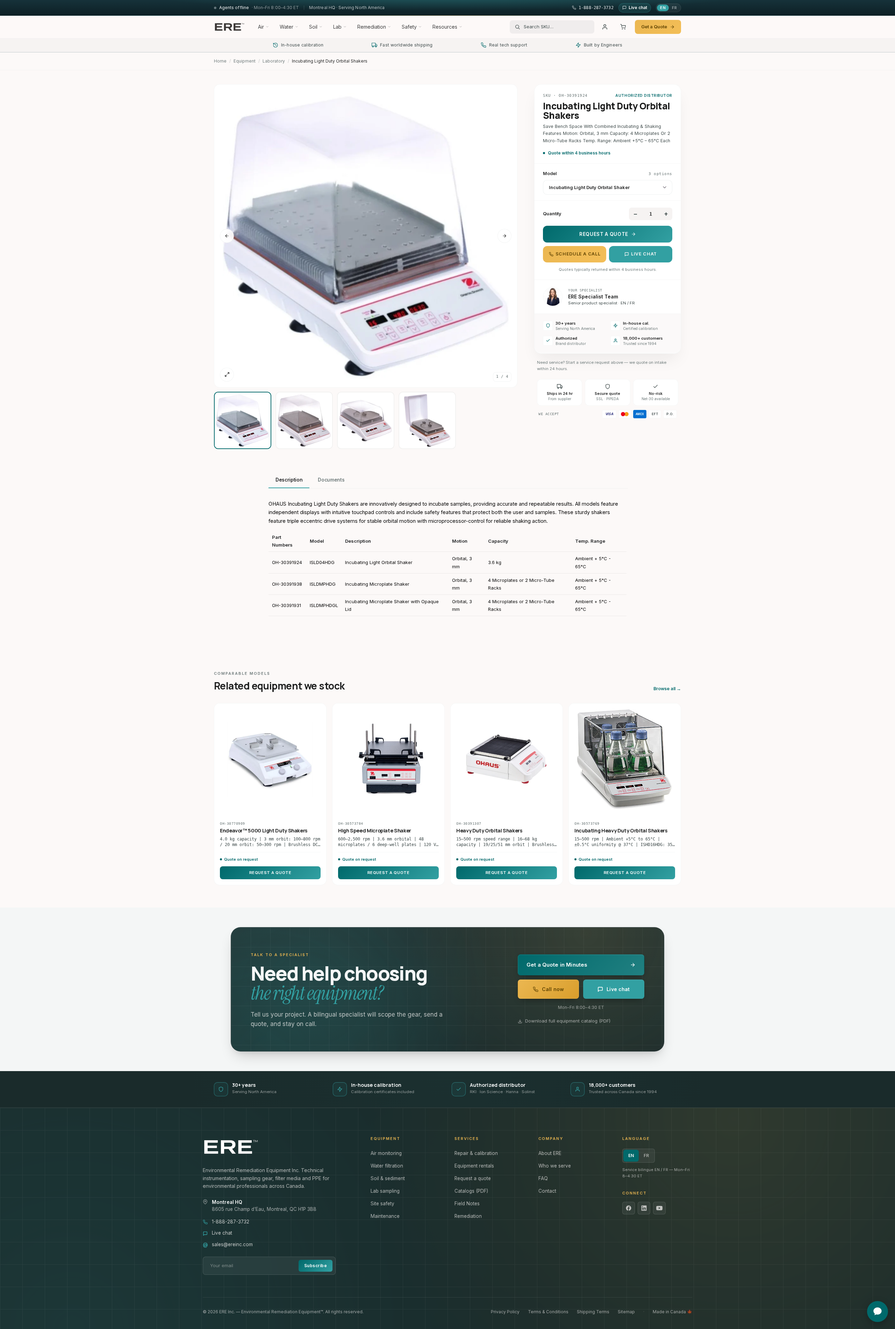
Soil (313, 27)
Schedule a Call (578, 254)
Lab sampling (385, 1191)
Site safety (382, 1203)
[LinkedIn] (644, 1208)
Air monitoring (386, 1153)
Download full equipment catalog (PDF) (567, 1021)
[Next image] (504, 236)
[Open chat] (877, 1311)
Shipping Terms (593, 1311)
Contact (547, 1191)
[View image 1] (242, 420)
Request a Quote (603, 234)
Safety (409, 27)
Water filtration (387, 1166)
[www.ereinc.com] (280, 1147)
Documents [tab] (331, 480)
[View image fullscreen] (227, 375)
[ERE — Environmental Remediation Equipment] (229, 27)
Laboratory (274, 61)
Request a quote (472, 1178)
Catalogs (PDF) (471, 1191)
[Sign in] (605, 27)
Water (286, 27)
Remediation (371, 27)
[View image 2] (304, 420)
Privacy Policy (505, 1311)
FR (674, 7)
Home (220, 61)
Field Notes (467, 1203)
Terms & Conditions (548, 1311)
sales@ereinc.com (232, 1244)
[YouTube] (659, 1208)
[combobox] (556, 26)
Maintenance (385, 1216)
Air (261, 27)
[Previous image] (227, 236)
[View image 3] (365, 420)
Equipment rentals (474, 1166)
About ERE (549, 1153)
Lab (337, 27)
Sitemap (626, 1311)
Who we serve (554, 1166)
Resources (444, 27)
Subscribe (315, 1265)
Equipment (245, 61)
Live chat (644, 254)
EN (663, 7)
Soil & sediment (388, 1178)
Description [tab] (288, 480)
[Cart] (623, 27)
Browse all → (667, 688)
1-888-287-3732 (230, 1222)
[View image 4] (427, 420)
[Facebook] (628, 1208)
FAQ (543, 1178)
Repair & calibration (476, 1153)
